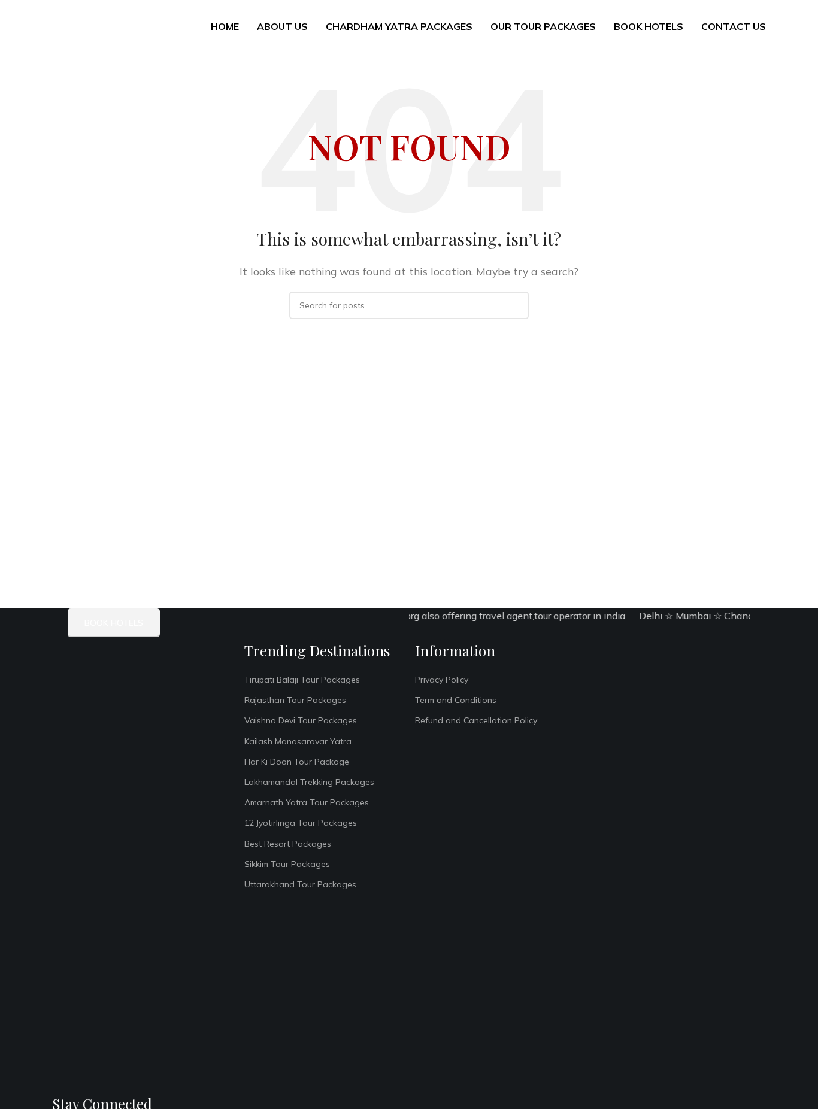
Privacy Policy (441, 679)
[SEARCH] (515, 305)
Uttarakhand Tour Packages (300, 884)
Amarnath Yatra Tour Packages (306, 802)
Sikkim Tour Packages (287, 864)
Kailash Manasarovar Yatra (298, 741)
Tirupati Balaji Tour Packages (302, 679)
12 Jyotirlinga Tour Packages (300, 822)
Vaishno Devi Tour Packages (300, 720)
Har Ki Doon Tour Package (296, 761)
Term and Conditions (455, 700)
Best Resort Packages (287, 843)
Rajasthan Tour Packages (295, 700)
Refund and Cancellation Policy (476, 720)
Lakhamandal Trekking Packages (309, 782)
